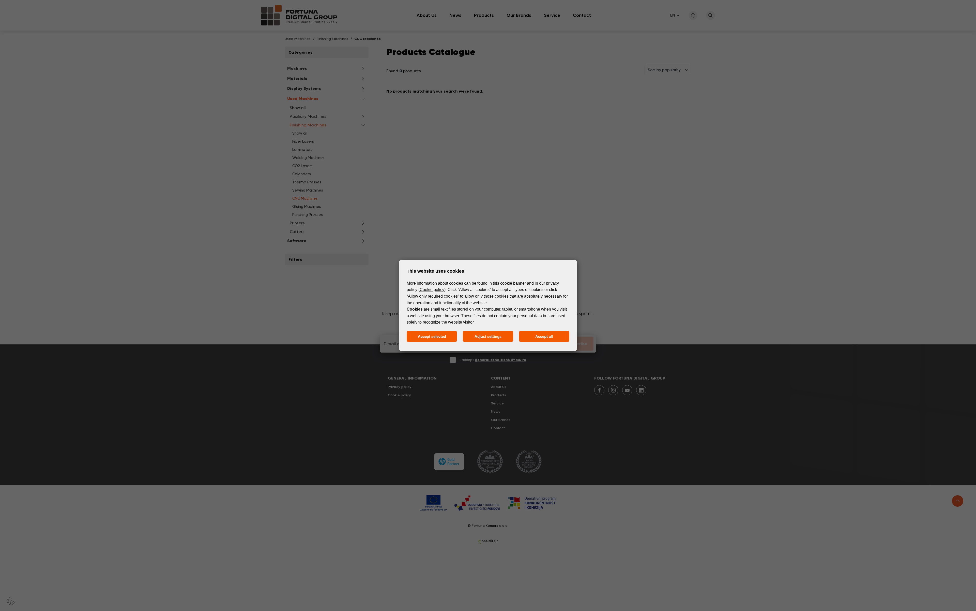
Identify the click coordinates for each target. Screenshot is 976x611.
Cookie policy (432, 289)
